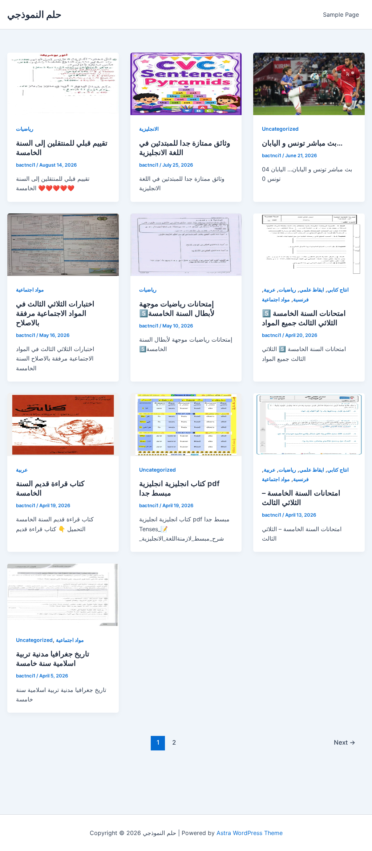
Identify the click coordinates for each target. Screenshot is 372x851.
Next (344, 742)
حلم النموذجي (34, 14)
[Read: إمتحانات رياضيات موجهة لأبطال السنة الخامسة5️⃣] (186, 244)
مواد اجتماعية (30, 289)
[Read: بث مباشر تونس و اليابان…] (309, 83)
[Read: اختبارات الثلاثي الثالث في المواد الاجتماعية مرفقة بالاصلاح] (63, 244)
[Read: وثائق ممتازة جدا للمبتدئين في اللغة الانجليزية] (186, 83)
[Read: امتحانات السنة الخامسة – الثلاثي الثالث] (309, 424)
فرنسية (301, 299)
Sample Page (341, 14)
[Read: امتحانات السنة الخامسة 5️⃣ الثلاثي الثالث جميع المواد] (309, 244)
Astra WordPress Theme (250, 832)
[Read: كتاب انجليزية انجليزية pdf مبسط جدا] (186, 424)
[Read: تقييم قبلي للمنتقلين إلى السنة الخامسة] (63, 83)
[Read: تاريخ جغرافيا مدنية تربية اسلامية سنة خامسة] (63, 594)
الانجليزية (149, 129)
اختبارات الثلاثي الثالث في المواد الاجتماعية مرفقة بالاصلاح (55, 313)
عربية (269, 289)
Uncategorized (280, 129)
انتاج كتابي (338, 289)
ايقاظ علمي (311, 289)
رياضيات (24, 129)
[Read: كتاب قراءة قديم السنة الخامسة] (63, 424)
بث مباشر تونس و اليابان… (302, 143)
